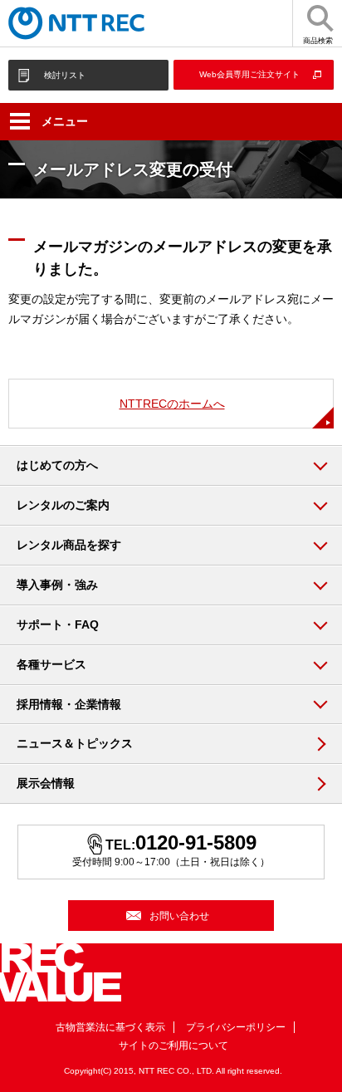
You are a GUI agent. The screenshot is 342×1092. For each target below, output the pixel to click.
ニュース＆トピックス (75, 743)
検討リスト (65, 75)
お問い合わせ (179, 916)
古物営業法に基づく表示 (110, 1027)
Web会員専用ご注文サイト (249, 74)
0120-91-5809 (195, 842)
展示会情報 (46, 783)
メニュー (65, 121)
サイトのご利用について (173, 1045)
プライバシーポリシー (236, 1027)
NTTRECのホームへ (172, 403)
